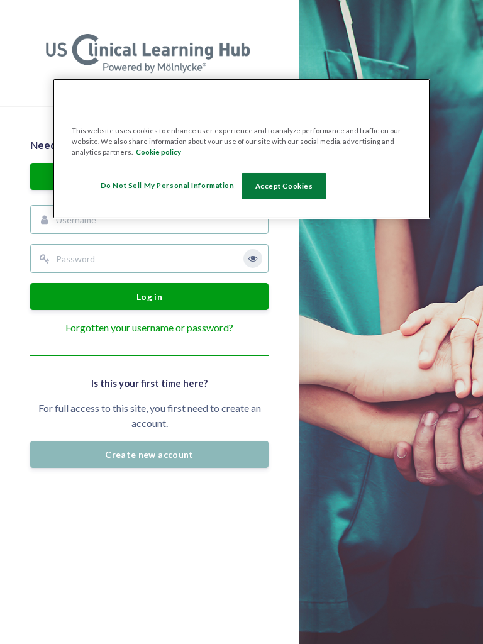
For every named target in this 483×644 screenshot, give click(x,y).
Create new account (149, 454)
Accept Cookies (284, 186)
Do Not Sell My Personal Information (168, 185)
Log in (149, 296)
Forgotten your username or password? (149, 327)
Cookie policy (158, 152)
